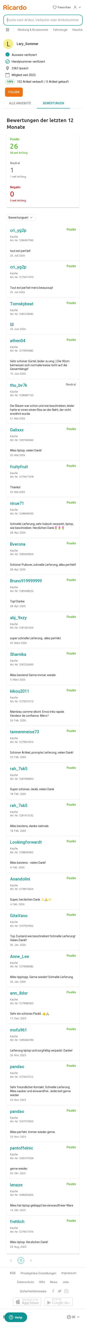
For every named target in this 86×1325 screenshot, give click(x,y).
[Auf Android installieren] (59, 1302)
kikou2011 (19, 691)
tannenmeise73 (24, 731)
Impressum (68, 1273)
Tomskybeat (21, 303)
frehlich (17, 1221)
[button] (62, 7)
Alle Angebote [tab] (20, 103)
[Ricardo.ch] (15, 7)
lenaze (16, 1184)
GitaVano (19, 915)
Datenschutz (25, 1282)
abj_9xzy (18, 617)
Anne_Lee (19, 956)
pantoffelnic (21, 1148)
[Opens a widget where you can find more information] (15, 1317)
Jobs (65, 1282)
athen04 (17, 340)
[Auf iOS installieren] (27, 1302)
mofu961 (18, 1029)
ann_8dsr (19, 993)
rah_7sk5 (18, 768)
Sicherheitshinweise (33, 1291)
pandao (17, 1066)
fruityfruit (19, 466)
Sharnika (18, 654)
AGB (13, 1273)
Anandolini (20, 879)
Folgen (13, 92)
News (53, 1282)
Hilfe (42, 1282)
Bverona (17, 544)
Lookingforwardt (26, 842)
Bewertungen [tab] (53, 103)
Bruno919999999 (26, 580)
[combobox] (43, 20)
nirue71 (17, 503)
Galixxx (17, 429)
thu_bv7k (18, 385)
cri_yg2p (18, 230)
